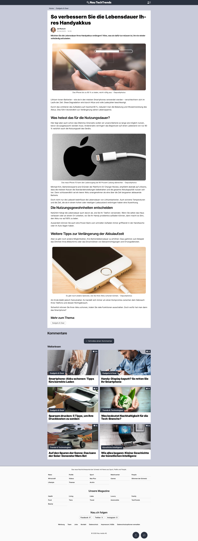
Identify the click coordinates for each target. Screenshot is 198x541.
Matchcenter (115, 475)
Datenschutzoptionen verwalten (128, 524)
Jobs (76, 524)
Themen (72, 482)
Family (134, 496)
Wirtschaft (52, 478)
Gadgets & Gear (62, 8)
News (50, 475)
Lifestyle (51, 482)
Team (69, 524)
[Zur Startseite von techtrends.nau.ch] (99, 2)
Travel (92, 500)
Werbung (61, 524)
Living (71, 496)
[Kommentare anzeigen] (144, 535)
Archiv (92, 482)
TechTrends (136, 500)
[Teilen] (136, 535)
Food (50, 500)
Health (50, 496)
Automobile (115, 500)
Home (51, 8)
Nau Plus (93, 478)
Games (113, 478)
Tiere (71, 500)
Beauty (50, 504)
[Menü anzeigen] (149, 2)
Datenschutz (93, 524)
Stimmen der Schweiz (139, 478)
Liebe (92, 496)
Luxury (113, 496)
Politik (71, 475)
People (134, 475)
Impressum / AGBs (107, 524)
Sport (92, 475)
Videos (71, 478)
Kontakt (83, 524)
